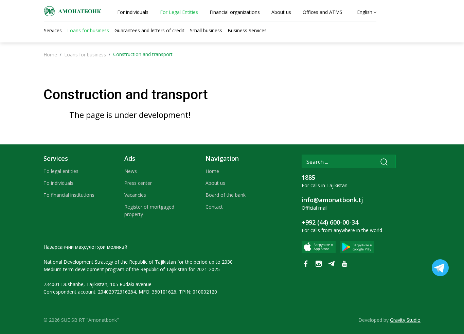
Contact (214, 207)
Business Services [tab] (247, 30)
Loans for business (85, 54)
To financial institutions (68, 195)
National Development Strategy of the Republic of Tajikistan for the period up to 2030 (138, 262)
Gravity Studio (405, 320)
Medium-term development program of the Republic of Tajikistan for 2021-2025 (131, 269)
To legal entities (60, 171)
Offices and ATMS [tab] (322, 12)
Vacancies (135, 195)
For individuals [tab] (132, 12)
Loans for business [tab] (88, 30)
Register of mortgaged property (149, 210)
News (130, 171)
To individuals (58, 183)
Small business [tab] (206, 30)
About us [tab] (281, 12)
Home (50, 54)
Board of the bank (226, 195)
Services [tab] (53, 30)
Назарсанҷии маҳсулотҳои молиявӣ (85, 247)
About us (215, 183)
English (364, 12)
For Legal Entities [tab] (179, 12)
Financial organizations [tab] (235, 12)
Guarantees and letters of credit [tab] (149, 30)
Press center (138, 183)
